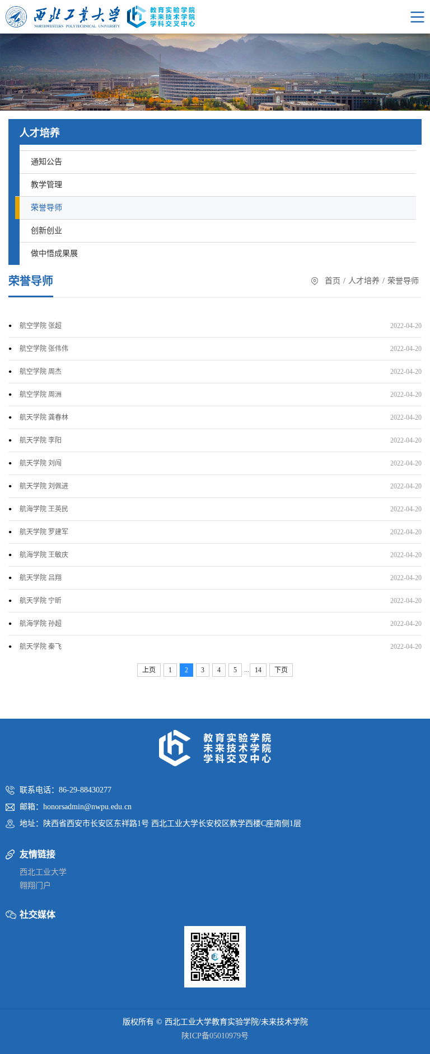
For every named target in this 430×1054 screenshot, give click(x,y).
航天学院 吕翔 (41, 578)
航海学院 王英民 (44, 509)
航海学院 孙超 (41, 624)
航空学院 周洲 (41, 394)
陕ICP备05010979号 (215, 1036)
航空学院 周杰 (41, 372)
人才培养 (364, 281)
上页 (149, 670)
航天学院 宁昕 (41, 601)
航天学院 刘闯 (41, 463)
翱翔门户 (35, 885)
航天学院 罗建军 (44, 532)
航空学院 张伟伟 (44, 349)
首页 (332, 281)
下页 (281, 670)
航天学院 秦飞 (41, 647)
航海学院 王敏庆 (44, 555)
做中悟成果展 (54, 253)
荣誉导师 (46, 207)
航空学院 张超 (41, 326)
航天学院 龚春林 (44, 417)
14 (258, 670)
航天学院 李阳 (41, 440)
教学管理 (46, 185)
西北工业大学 (43, 872)
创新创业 (46, 230)
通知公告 (46, 162)
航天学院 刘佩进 (44, 486)
